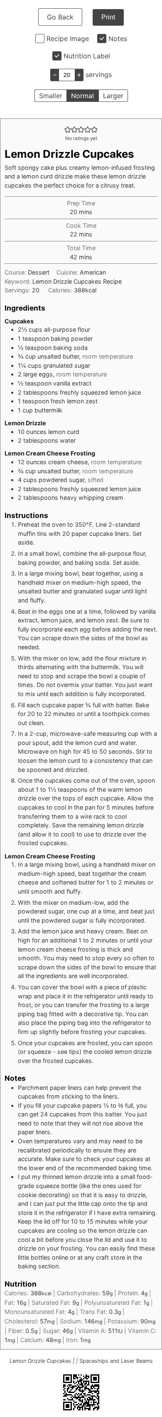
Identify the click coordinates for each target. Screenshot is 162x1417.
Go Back (60, 17)
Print (108, 17)
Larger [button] (113, 96)
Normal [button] (82, 96)
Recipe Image (68, 38)
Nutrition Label (87, 56)
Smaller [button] (50, 96)
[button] (67, 129)
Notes (117, 38)
